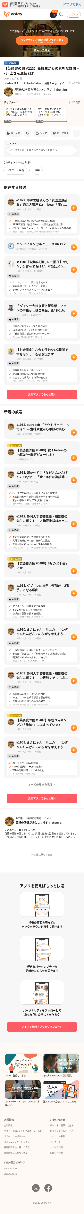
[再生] (74, 208)
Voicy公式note (10, 1174)
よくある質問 (56, 1147)
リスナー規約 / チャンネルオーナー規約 (23, 1131)
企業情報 (8, 1125)
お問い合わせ (56, 1153)
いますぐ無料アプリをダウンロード (42, 1026)
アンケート (55, 1142)
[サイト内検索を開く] (61, 15)
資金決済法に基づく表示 (16, 1153)
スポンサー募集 (57, 1136)
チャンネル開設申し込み (62, 1125)
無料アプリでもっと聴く (42, 394)
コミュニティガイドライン (16, 1142)
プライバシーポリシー (14, 1136)
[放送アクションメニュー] (76, 133)
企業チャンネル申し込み (62, 1131)
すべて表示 (74, 102)
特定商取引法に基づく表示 (17, 1147)
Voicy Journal (10, 1168)
